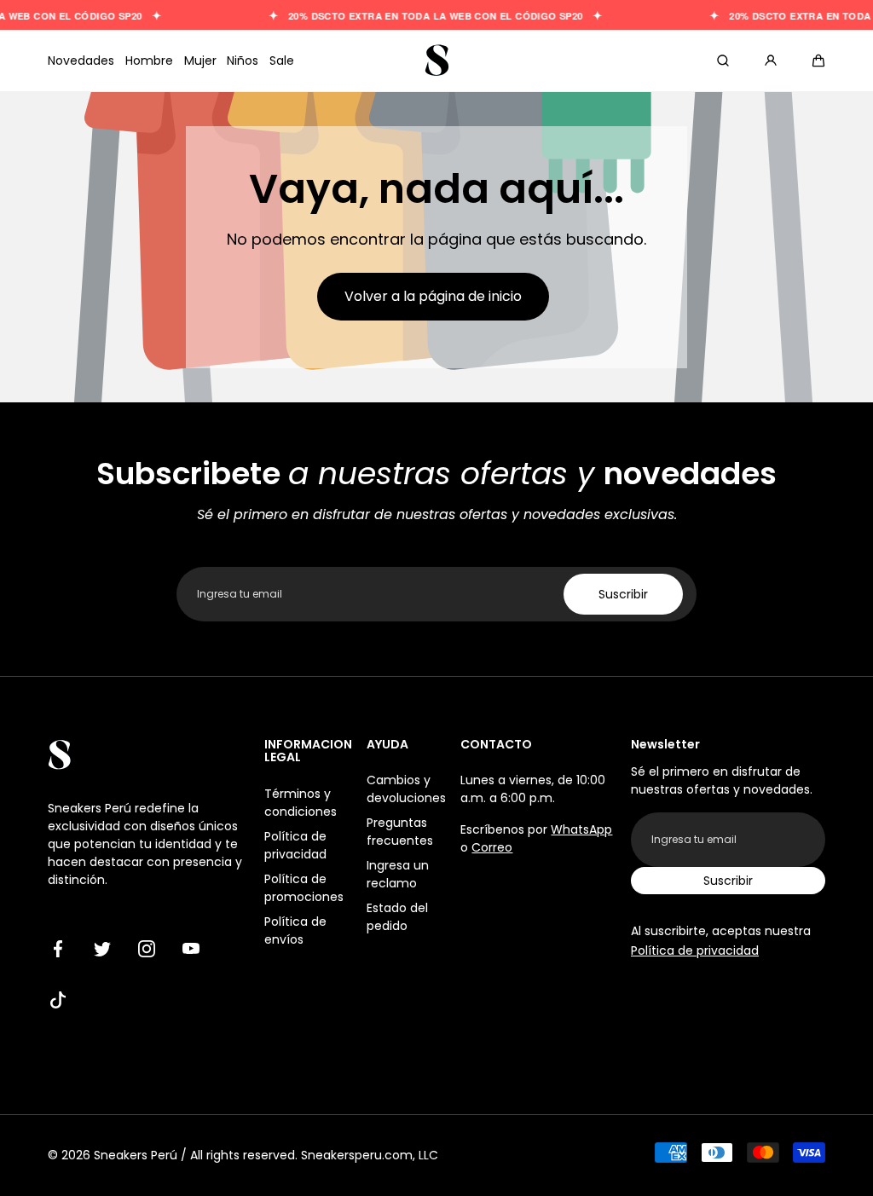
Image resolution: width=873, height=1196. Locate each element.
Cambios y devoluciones (406, 788)
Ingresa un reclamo (398, 874)
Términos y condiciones (300, 802)
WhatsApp (581, 829)
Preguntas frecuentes (400, 831)
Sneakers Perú (135, 1155)
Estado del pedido (397, 916)
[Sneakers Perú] (436, 60)
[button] (818, 60)
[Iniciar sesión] (771, 60)
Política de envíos (295, 930)
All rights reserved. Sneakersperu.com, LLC (314, 1155)
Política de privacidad (295, 845)
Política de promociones (304, 887)
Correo (491, 847)
